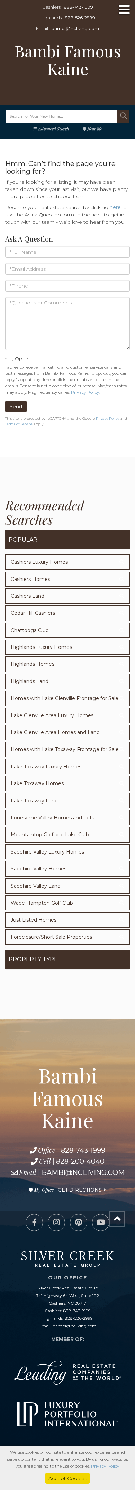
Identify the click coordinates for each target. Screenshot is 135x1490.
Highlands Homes (32, 664)
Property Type (33, 959)
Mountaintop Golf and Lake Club (50, 834)
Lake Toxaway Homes (37, 783)
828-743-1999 (78, 7)
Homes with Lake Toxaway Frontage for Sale (65, 749)
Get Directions (80, 1190)
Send (16, 406)
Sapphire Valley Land (36, 886)
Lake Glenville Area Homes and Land (55, 732)
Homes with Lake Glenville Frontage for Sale (64, 698)
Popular (23, 539)
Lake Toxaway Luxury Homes (46, 766)
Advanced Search (53, 129)
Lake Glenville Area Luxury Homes (52, 715)
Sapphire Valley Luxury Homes (47, 852)
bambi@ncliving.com (75, 28)
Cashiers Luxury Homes (39, 562)
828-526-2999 (80, 17)
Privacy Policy (85, 392)
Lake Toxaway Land (34, 801)
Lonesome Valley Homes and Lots (52, 818)
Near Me (95, 129)
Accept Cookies (67, 1478)
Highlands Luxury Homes (41, 647)
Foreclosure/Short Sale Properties (51, 937)
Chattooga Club (30, 630)
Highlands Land (29, 681)
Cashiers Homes (30, 579)
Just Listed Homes (33, 920)
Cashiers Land (27, 596)
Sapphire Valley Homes (38, 869)
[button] (123, 116)
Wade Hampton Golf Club (42, 903)
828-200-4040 (80, 1161)
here (115, 207)
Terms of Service (19, 424)
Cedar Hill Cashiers (33, 613)
